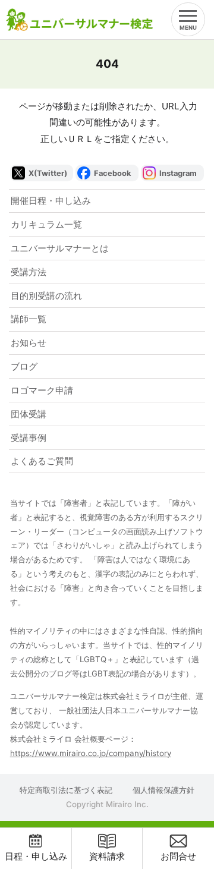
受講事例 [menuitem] (28, 437)
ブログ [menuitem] (24, 366)
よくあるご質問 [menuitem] (42, 461)
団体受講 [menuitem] (28, 414)
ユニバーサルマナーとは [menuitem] (60, 248)
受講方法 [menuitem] (28, 272)
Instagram (178, 173)
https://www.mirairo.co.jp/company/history (90, 753)
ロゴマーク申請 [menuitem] (42, 390)
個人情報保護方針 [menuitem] (163, 790)
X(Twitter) (48, 173)
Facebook (112, 173)
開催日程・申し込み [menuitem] (51, 200)
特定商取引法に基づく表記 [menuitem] (66, 790)
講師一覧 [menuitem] (28, 319)
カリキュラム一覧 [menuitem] (46, 224)
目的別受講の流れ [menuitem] (46, 295)
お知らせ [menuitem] (28, 342)
